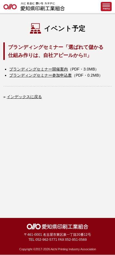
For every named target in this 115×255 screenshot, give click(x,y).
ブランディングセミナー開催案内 (38, 69)
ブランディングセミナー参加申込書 (40, 75)
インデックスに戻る (24, 96)
